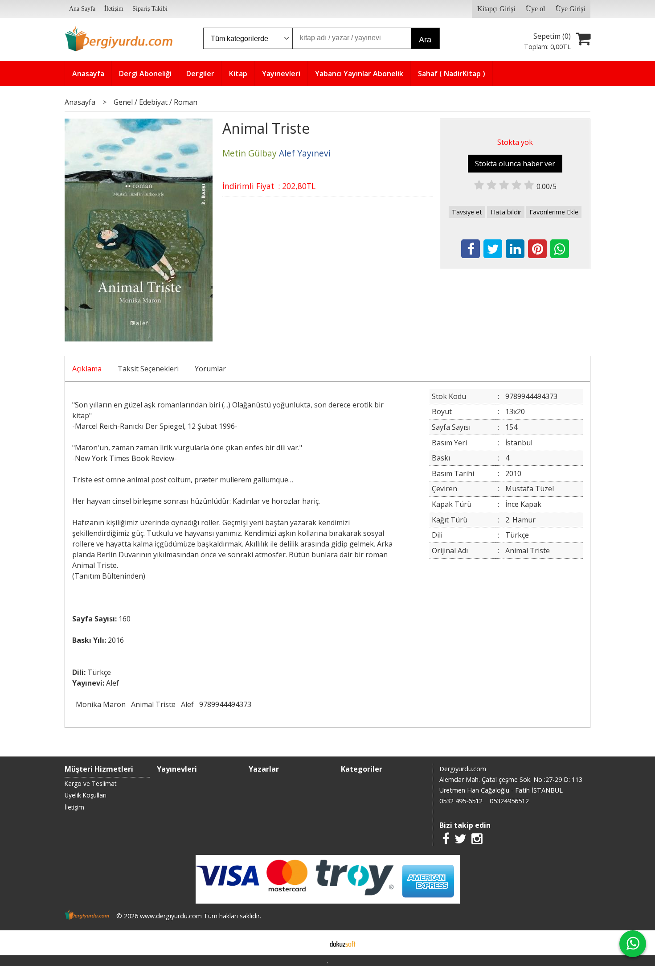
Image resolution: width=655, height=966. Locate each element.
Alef (187, 704)
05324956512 (509, 801)
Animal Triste (153, 704)
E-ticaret (313, 943)
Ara (425, 39)
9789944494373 (225, 704)
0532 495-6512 (461, 801)
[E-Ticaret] (342, 943)
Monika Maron (101, 704)
